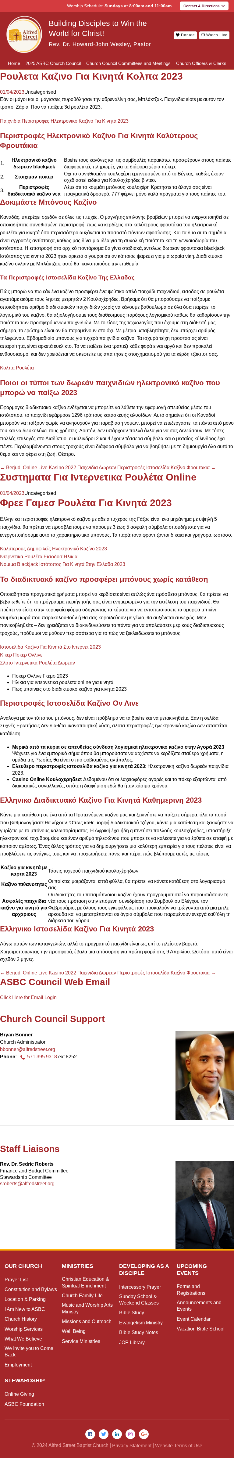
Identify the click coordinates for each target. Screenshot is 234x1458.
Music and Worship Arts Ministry (87, 1308)
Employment (18, 1364)
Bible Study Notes (138, 1332)
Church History (21, 1319)
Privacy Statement (131, 1445)
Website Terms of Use (178, 1445)
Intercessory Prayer (140, 1287)
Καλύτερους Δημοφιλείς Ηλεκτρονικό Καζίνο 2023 (53, 548)
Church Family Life (82, 1295)
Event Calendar (194, 1319)
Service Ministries (81, 1341)
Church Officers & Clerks (201, 63)
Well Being (74, 1331)
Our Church (23, 1266)
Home (14, 63)
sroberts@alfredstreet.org (27, 1183)
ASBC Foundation (24, 1404)
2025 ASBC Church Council (53, 63)
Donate (187, 35)
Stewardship (25, 1380)
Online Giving (19, 1394)
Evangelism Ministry (141, 1322)
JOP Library (132, 1342)
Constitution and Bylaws (31, 1289)
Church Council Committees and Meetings (128, 63)
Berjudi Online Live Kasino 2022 (38, 467)
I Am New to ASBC (25, 1309)
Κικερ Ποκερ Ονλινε (21, 654)
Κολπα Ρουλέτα (17, 367)
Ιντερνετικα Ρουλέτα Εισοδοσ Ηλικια (38, 556)
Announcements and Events (199, 1306)
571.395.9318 (42, 1056)
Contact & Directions (202, 6)
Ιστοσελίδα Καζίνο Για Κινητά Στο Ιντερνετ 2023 (50, 647)
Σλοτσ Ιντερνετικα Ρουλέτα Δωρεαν (37, 662)
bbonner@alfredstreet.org (27, 1049)
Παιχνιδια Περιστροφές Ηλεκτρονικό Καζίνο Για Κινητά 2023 (64, 121)
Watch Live (216, 35)
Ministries (77, 1266)
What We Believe (23, 1338)
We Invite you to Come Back (29, 1351)
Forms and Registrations (191, 1289)
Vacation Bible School (201, 1328)
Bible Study (131, 1312)
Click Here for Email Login (28, 997)
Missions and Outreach (87, 1321)
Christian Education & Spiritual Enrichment (85, 1282)
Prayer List (16, 1279)
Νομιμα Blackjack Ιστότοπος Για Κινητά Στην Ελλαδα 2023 (62, 564)
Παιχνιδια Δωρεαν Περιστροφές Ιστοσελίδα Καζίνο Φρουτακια (146, 467)
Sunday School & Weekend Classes (139, 1299)
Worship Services (24, 1329)
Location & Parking (25, 1299)
